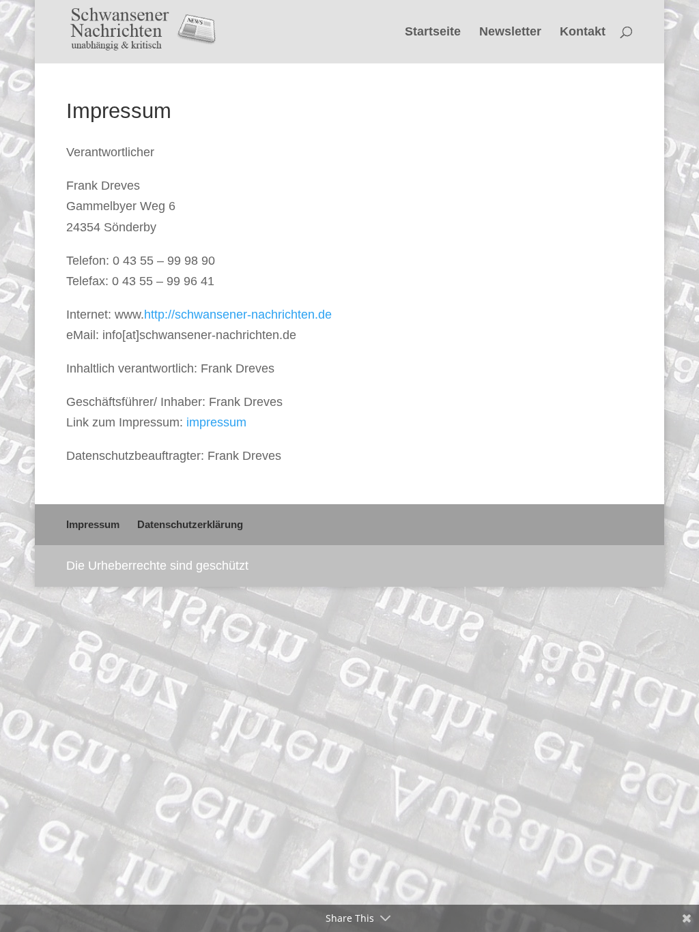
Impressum (92, 524)
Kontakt (582, 32)
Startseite (433, 32)
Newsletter (510, 32)
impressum (216, 422)
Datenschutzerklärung (190, 524)
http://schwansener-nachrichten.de (238, 314)
